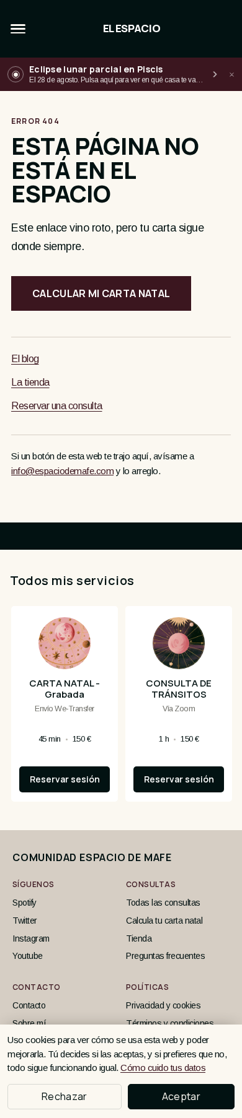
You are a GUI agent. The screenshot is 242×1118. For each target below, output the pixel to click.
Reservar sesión (65, 779)
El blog (25, 358)
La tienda (30, 382)
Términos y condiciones (169, 1023)
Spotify (24, 903)
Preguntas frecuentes (165, 956)
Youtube (27, 956)
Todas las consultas (163, 903)
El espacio (132, 29)
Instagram (31, 938)
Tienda (138, 938)
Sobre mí (29, 1023)
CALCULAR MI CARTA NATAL (101, 293)
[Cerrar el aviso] (231, 74)
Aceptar (181, 1096)
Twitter (24, 920)
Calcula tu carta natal (164, 920)
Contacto (28, 1005)
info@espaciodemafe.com (62, 471)
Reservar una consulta (56, 406)
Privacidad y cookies (163, 1005)
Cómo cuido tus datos (162, 1067)
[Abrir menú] (18, 29)
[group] (121, 709)
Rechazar (64, 1096)
